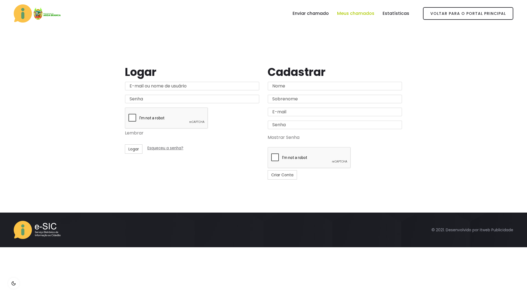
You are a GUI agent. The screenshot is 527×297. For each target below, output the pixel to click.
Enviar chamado (311, 13)
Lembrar (134, 133)
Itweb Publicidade (496, 230)
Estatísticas (396, 13)
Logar (133, 149)
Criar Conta (282, 175)
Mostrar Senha (283, 137)
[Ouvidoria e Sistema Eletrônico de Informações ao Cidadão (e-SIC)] (37, 13)
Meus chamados (355, 13)
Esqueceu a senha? (165, 148)
